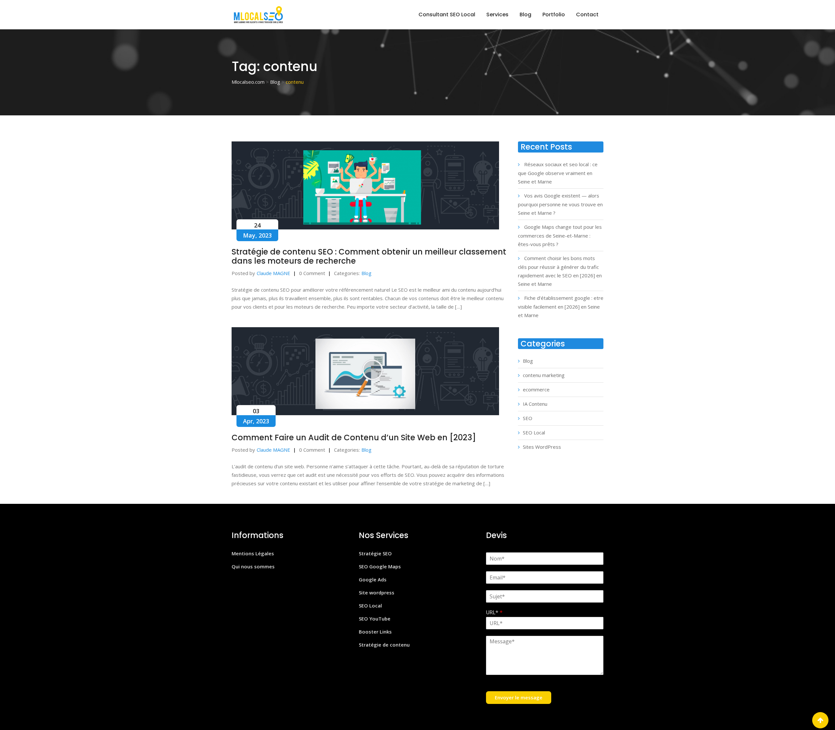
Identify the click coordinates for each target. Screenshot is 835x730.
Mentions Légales (253, 553)
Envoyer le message (518, 697)
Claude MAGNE (273, 273)
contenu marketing (544, 375)
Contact (587, 14)
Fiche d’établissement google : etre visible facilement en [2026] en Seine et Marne (560, 306)
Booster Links (375, 631)
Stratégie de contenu (384, 644)
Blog (525, 14)
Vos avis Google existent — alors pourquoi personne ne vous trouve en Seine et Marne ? (560, 204)
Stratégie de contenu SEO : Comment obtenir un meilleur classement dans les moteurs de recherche (369, 256)
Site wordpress (376, 592)
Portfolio (553, 14)
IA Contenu (535, 404)
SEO (527, 418)
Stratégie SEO (375, 553)
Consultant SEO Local (446, 14)
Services (497, 14)
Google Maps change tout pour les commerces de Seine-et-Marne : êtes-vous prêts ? (560, 235)
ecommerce (536, 389)
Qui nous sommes (253, 566)
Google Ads (373, 579)
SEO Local (534, 432)
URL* (494, 612)
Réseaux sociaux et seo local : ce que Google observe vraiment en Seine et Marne (558, 173)
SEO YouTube (374, 618)
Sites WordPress (542, 447)
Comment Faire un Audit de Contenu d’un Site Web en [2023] (354, 437)
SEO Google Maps (380, 566)
